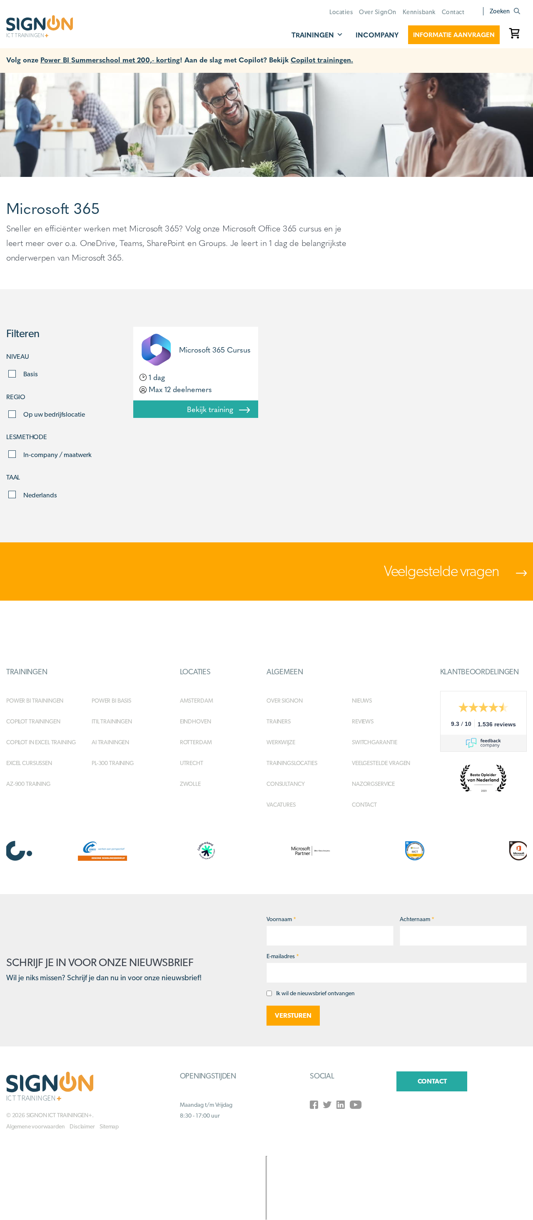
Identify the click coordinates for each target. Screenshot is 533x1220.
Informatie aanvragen (454, 34)
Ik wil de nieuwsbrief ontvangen (315, 993)
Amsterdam (196, 700)
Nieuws (362, 700)
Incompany (377, 35)
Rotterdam (196, 742)
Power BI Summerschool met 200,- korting (110, 59)
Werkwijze (280, 742)
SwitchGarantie (374, 742)
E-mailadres (282, 956)
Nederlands (40, 495)
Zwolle (190, 783)
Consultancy (285, 783)
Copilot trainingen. (322, 59)
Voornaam (281, 919)
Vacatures (281, 804)
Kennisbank (419, 12)
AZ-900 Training (28, 783)
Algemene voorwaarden (35, 1126)
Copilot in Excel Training (41, 742)
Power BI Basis (111, 700)
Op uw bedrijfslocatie (54, 414)
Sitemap (109, 1126)
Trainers (278, 721)
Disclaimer (82, 1126)
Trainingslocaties (291, 763)
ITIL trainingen (112, 721)
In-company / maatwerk (57, 455)
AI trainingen (110, 742)
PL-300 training (113, 763)
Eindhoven (195, 721)
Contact (453, 12)
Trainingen (312, 35)
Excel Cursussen (29, 763)
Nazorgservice (373, 783)
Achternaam (417, 919)
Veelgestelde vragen (442, 570)
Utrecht (191, 763)
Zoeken (500, 11)
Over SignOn (377, 12)
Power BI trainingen (34, 700)
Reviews (363, 721)
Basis (30, 374)
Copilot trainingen (33, 721)
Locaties (341, 12)
